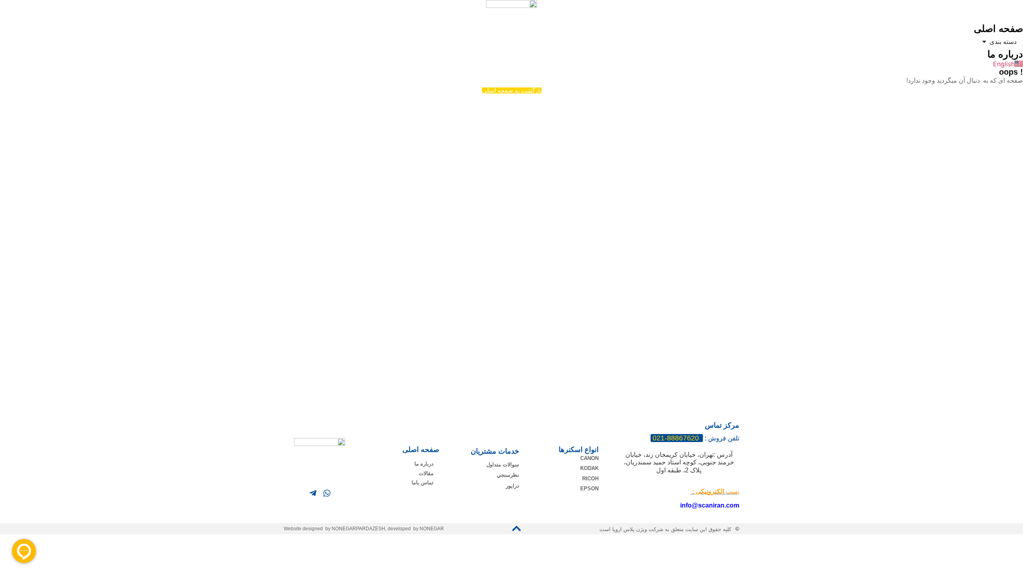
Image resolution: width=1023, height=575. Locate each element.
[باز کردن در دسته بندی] (984, 41)
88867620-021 (677, 438)
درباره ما (1005, 54)
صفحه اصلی (998, 28)
